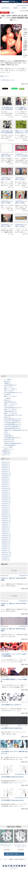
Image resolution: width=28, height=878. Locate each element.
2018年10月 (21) (6, 537)
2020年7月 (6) (6, 515)
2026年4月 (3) (6, 466)
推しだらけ (25, 651)
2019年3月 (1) (6, 532)
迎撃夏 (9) (7, 383)
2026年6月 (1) (6, 464)
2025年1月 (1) (6, 486)
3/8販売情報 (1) (8, 436)
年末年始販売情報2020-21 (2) (12, 424)
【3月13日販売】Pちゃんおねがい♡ (11, 704)
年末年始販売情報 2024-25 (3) (13, 407)
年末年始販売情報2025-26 (21, 774)
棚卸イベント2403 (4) (10, 413)
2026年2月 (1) (6, 469)
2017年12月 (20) (6, 552)
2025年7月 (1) (6, 479)
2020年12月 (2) (6, 509)
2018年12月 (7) (6, 533)
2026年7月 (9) (6, 462)
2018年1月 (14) (6, 550)
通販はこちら (14, 854)
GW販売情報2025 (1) (10, 402)
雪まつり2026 (24, 749)
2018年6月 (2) (6, 545)
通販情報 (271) (6, 451)
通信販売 (16, 8)
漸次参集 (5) (7, 394)
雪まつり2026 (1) (9, 391)
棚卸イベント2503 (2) (10, 404)
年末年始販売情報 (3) (10, 445)
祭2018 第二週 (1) (9, 439)
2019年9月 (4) (6, 528)
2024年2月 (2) (6, 496)
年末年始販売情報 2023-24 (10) (13, 415)
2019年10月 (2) (6, 526)
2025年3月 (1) (6, 483)
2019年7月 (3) (6, 530)
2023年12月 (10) (6, 498)
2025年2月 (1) (6, 485)
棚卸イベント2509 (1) (10, 396)
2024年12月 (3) (6, 488)
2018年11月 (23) (6, 535)
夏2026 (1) (7, 381)
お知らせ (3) (5, 454)
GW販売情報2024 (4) (10, 411)
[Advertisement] (14, 306)
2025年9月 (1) (6, 477)
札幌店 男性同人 (6, 8)
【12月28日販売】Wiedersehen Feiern (12, 777)
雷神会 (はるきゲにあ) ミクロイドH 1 (6, 845)
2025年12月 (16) (6, 473)
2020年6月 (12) (6, 516)
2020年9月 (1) (6, 511)
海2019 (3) (7, 434)
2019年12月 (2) (6, 522)
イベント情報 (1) (7, 379)
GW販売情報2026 (23, 575)
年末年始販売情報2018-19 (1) (12, 438)
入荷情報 (12, 12)
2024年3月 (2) (6, 494)
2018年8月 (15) (6, 541)
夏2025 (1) (7, 400)
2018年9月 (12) (6, 539)
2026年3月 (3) (6, 468)
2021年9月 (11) (6, 505)
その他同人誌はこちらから (7, 80)
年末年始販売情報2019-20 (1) (12, 428)
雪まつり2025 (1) (9, 406)
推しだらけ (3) (8, 387)
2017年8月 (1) (5, 558)
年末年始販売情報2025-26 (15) (13, 392)
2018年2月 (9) (6, 548)
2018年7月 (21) (6, 543)
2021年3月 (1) (6, 507)
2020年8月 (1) (6, 513)
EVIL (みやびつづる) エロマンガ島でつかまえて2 (20, 845)
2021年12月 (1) (6, 503)
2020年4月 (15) (6, 520)
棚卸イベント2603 (23, 725)
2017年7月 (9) (6, 560)
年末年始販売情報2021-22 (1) (12, 422)
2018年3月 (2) (6, 547)
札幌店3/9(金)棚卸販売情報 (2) (13, 443)
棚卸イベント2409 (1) (10, 409)
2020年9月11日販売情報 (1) (12, 426)
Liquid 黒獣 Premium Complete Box (11, 728)
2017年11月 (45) (6, 554)
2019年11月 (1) (6, 524)
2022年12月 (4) (6, 501)
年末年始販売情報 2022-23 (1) (13, 419)
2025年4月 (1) (6, 481)
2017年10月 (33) (6, 556)
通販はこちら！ (4, 76)
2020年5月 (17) (6, 518)
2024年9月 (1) (6, 490)
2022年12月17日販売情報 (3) (12, 421)
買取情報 (24, 8)
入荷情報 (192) (6, 453)
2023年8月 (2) (6, 500)
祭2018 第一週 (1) (9, 441)
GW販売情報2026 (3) (10, 385)
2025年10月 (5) (6, 475)
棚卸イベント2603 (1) (10, 389)
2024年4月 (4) (6, 492)
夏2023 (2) (7, 417)
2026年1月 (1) (6, 471)
